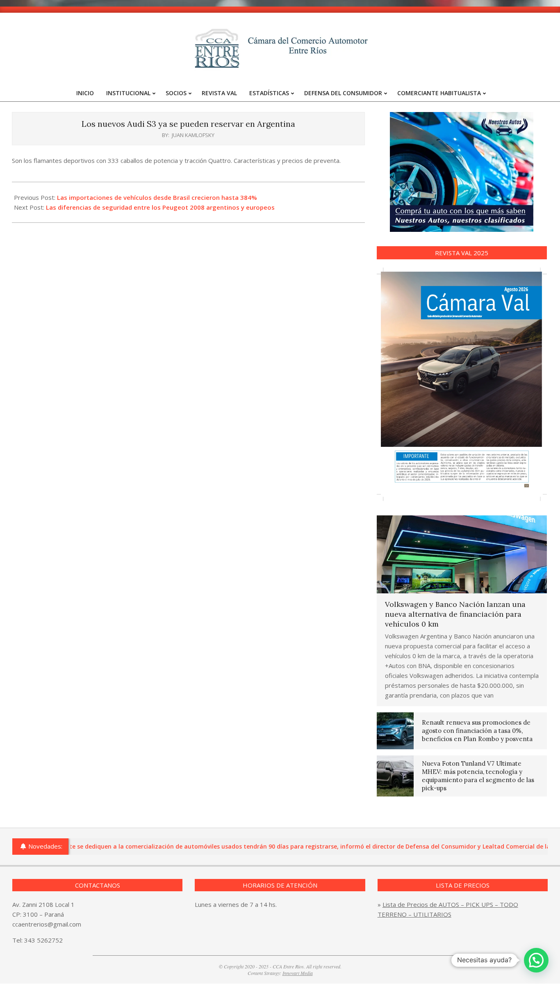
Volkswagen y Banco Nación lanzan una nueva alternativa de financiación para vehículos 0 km (455, 614)
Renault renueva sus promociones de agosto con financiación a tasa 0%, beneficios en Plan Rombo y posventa (477, 731)
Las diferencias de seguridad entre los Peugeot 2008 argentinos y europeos (160, 207)
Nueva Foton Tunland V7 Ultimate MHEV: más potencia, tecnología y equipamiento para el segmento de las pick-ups (478, 776)
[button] (536, 960)
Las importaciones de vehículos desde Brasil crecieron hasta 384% (157, 197)
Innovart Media (297, 973)
